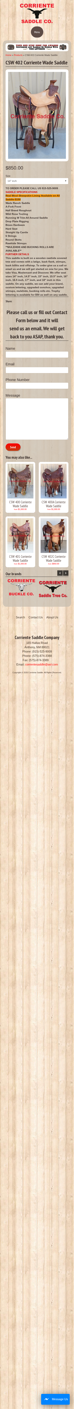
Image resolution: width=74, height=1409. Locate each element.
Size (8, 176)
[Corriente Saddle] (37, 22)
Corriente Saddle (35, 672)
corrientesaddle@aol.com (41, 664)
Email (10, 364)
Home (8, 55)
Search (20, 617)
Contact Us (36, 617)
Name (10, 348)
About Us (52, 617)
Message (13, 395)
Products (18, 55)
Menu (37, 32)
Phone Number (18, 380)
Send (13, 447)
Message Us (60, 1399)
